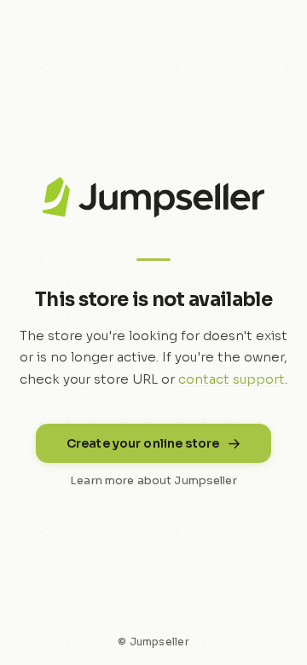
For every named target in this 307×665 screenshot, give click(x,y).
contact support (231, 379)
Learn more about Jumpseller (153, 480)
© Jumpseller (153, 641)
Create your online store (143, 443)
